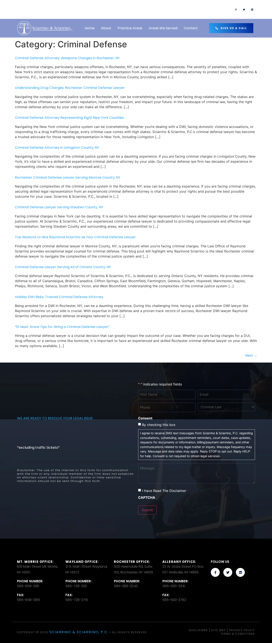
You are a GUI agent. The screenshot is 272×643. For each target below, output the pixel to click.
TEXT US (157, 7)
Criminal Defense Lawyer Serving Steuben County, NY (59, 207)
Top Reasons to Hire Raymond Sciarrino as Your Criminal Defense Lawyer (75, 237)
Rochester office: (132, 561)
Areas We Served (163, 28)
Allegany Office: (179, 561)
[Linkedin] (252, 10)
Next (251, 355)
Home (90, 28)
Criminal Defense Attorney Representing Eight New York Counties (69, 117)
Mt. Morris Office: (35, 561)
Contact (191, 28)
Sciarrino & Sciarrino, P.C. (79, 632)
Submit (147, 510)
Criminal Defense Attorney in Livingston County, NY (57, 147)
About (106, 28)
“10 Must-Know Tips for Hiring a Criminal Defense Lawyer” (62, 326)
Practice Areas (130, 28)
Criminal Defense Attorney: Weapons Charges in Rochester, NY (67, 58)
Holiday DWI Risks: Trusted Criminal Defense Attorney (59, 296)
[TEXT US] (142, 9)
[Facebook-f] (236, 10)
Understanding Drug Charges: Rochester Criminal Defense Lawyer (70, 87)
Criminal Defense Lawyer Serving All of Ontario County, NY (63, 267)
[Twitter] (244, 10)
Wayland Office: (82, 561)
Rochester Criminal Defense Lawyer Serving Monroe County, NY (67, 177)
